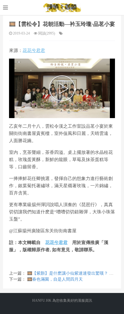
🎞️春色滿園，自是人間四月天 (55, 279)
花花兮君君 (34, 50)
